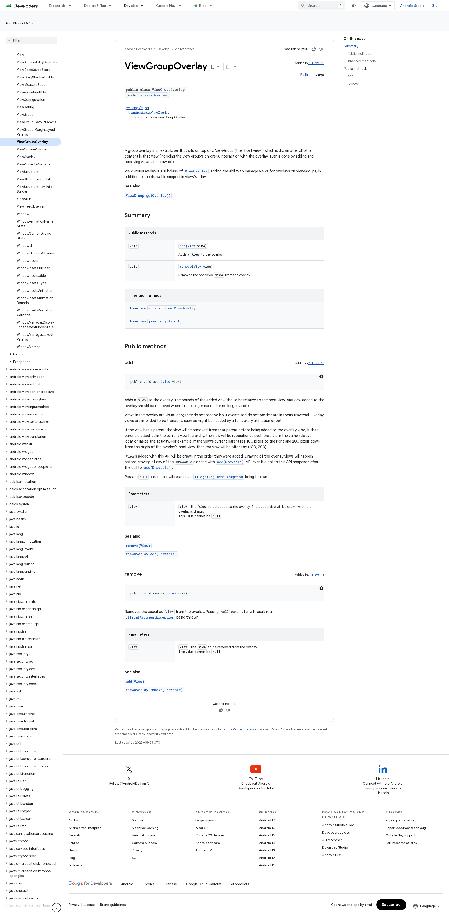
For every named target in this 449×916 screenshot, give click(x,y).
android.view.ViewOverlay (150, 112)
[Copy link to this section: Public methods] (171, 347)
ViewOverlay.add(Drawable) (151, 554)
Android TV (203, 850)
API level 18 (316, 63)
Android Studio (412, 6)
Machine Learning (145, 828)
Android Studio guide (338, 825)
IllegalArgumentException (219, 477)
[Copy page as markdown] (228, 67)
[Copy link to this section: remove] (146, 574)
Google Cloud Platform (203, 884)
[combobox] (321, 5)
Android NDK (332, 855)
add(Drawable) (230, 462)
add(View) (135, 681)
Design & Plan (95, 6)
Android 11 (267, 865)
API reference (20, 23)
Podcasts (75, 865)
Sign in (437, 6)
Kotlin (305, 74)
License (89, 905)
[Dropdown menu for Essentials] (72, 5)
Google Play (166, 6)
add (183, 246)
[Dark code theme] (321, 376)
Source (74, 843)
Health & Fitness (143, 835)
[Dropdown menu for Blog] (212, 5)
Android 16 (267, 828)
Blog (202, 6)
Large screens (205, 820)
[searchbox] (31, 40)
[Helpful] (313, 49)
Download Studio (335, 847)
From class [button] (162, 308)
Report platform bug (400, 820)
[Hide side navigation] (56, 907)
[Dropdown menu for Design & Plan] (112, 5)
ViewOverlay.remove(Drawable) (154, 690)
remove (186, 266)
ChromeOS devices (209, 835)
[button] (30, 354)
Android (75, 820)
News (73, 850)
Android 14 (267, 843)
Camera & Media (144, 843)
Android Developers (138, 49)
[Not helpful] (320, 49)
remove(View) (138, 545)
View (191, 246)
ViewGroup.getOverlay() (148, 195)
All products (239, 884)
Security (75, 835)
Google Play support (400, 835)
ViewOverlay (156, 95)
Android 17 (267, 820)
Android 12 (267, 858)
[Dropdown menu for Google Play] (182, 5)
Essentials (57, 6)
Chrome (149, 884)
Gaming (138, 820)
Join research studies (401, 843)
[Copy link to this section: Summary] (154, 216)
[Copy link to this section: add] (137, 363)
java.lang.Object (137, 108)
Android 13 (267, 850)
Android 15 (267, 835)
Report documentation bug (406, 828)
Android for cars (207, 843)
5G (134, 858)
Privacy (137, 850)
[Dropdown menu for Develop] (144, 5)
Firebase (170, 884)
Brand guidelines (113, 905)
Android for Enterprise (85, 828)
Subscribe (391, 904)
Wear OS (202, 828)
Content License (244, 729)
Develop (131, 6)
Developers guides (336, 832)
